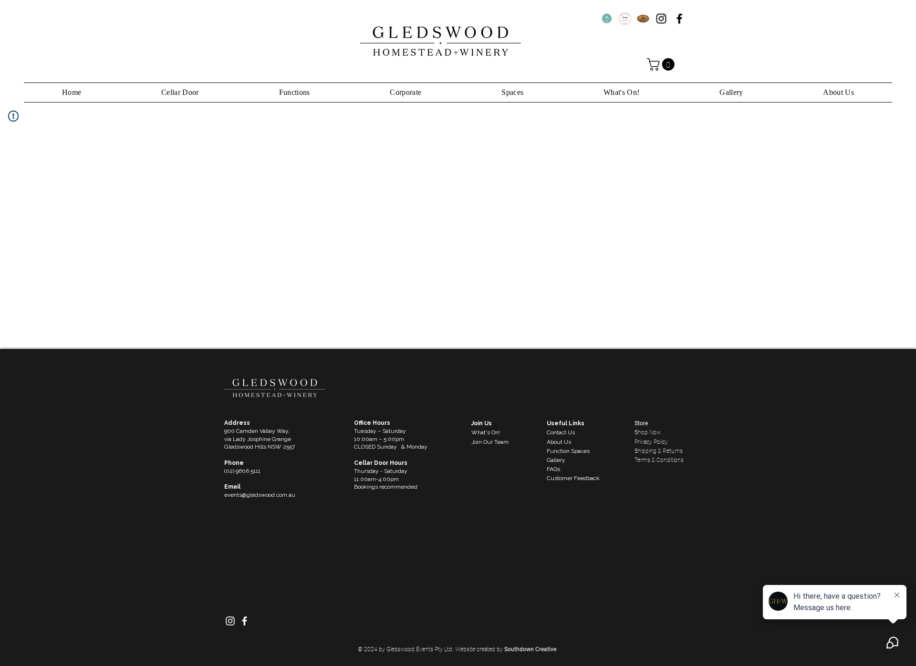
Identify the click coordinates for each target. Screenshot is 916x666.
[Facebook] (679, 18)
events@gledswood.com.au (259, 495)
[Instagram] (661, 18)
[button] (662, 64)
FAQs (553, 469)
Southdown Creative (530, 649)
